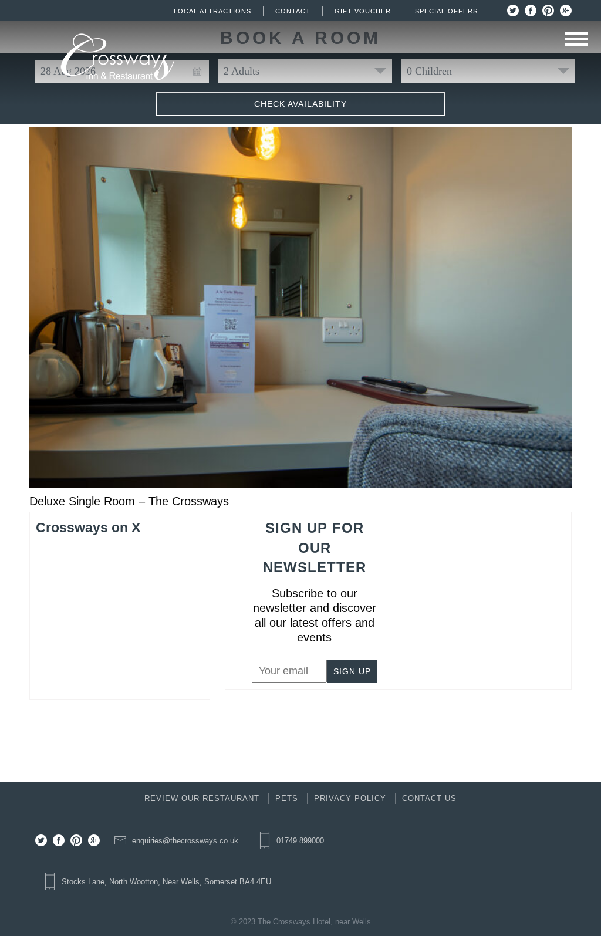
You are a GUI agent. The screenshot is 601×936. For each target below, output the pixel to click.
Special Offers (446, 11)
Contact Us (429, 798)
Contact (292, 11)
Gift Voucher (363, 11)
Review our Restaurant (201, 798)
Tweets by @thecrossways (98, 551)
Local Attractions (212, 11)
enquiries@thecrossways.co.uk (185, 840)
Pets (286, 798)
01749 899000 (300, 840)
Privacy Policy (350, 798)
